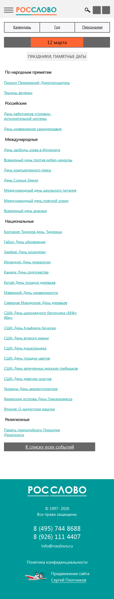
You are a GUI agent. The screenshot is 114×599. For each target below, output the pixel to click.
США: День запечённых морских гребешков (41, 368)
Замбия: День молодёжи (25, 251)
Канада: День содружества (26, 272)
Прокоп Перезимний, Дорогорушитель (37, 82)
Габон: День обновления (24, 241)
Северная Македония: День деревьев (35, 302)
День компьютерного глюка (27, 169)
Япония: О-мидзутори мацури (29, 408)
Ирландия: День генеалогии (27, 261)
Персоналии (92, 26)
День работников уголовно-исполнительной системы (27, 116)
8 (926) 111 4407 (57, 536)
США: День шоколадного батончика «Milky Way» (40, 315)
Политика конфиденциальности (57, 562)
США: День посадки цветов (27, 358)
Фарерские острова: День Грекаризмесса (38, 398)
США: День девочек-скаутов (27, 378)
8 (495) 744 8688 (57, 528)
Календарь (22, 26)
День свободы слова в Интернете (32, 149)
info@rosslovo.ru (57, 546)
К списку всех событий (49, 447)
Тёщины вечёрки (18, 92)
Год (57, 26)
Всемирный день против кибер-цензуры (38, 159)
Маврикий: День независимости (31, 292)
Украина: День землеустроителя (31, 388)
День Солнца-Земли (21, 180)
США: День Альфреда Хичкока (30, 327)
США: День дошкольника (25, 348)
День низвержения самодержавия (33, 128)
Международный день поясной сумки (36, 200)
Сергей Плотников (68, 580)
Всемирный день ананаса (25, 210)
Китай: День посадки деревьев (29, 282)
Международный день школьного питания (40, 190)
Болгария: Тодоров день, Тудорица (33, 231)
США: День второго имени (26, 337)
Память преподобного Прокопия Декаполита (32, 432)
